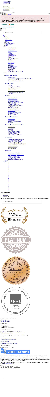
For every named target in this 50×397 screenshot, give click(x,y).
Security (4, 388)
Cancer (9, 52)
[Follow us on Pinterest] (10, 367)
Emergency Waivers (12, 114)
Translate (9, 14)
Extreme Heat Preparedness (13, 58)
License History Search (12, 97)
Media (11, 332)
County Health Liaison (12, 133)
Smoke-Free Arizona (12, 148)
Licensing (7, 95)
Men (6, 39)
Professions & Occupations (13, 109)
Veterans (7, 45)
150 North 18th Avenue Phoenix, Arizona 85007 (5, 321)
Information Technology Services (14, 121)
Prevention (8, 150)
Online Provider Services (12, 100)
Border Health (10, 130)
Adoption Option (11, 48)
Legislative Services (11, 89)
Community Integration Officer (14, 132)
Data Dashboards (11, 54)
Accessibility (5, 386)
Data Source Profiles (12, 55)
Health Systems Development (13, 153)
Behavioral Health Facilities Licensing (15, 105)
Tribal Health (10, 129)
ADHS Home (5, 195)
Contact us (7, 332)
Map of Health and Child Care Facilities (15, 102)
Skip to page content (7, 1)
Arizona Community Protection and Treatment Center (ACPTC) (20, 78)
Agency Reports (11, 87)
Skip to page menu (6, 2)
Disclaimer (5, 387)
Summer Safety (11, 69)
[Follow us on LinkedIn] (15, 367)
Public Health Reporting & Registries (15, 134)
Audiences (5, 36)
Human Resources (11, 120)
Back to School (11, 49)
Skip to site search (6, 3)
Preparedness (8, 137)
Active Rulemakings (12, 47)
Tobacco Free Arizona (12, 158)
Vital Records (10, 70)
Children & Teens (8, 40)
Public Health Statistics (12, 147)
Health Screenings (11, 61)
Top (1, 365)
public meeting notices (7, 363)
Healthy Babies (11, 63)
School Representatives (9, 43)
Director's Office (9, 83)
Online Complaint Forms (12, 99)
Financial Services (11, 119)
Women (6, 37)
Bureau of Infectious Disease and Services (16, 139)
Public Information (11, 127)
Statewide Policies (6, 383)
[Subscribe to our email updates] (17, 367)
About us (15, 331)
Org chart (19, 331)
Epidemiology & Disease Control (14, 141)
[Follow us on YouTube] (6, 367)
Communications (11, 128)
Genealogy (10, 60)
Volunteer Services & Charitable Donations (16, 80)
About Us (10, 85)
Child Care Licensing (12, 103)
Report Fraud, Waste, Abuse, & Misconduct (8, 343)
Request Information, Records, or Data (15, 92)
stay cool (38, 21)
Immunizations (10, 65)
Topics (4, 46)
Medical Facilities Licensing (13, 107)
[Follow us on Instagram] (12, 367)
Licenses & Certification (12, 66)
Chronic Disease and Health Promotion (15, 152)
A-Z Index (5, 161)
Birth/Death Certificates (12, 51)
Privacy (4, 385)
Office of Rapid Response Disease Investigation (17, 143)
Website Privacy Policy (27, 358)
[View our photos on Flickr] (19, 367)
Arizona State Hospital (11, 75)
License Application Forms (13, 113)
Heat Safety (10, 64)
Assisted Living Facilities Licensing (15, 108)
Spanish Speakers (8, 44)
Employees (2, 332)
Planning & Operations (11, 116)
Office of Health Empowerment (14, 131)
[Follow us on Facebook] (4, 367)
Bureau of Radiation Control (13, 104)
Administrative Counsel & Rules (14, 86)
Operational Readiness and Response (15, 142)
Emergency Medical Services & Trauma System (17, 144)
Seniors (6, 41)
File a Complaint (11, 59)
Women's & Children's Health (13, 156)
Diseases (9, 57)
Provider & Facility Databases (13, 101)
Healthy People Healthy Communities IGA (16, 155)
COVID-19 (10, 53)
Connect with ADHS (5, 341)
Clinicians (7, 42)
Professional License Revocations (14, 112)
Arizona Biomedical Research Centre (15, 140)
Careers (23, 331)
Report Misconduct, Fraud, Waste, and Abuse (16, 91)
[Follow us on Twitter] (1, 367)
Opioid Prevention (11, 68)
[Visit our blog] (8, 367)
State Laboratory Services (13, 146)
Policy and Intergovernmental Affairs (14, 124)
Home (4, 35)
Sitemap (4, 389)
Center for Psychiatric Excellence (14, 79)
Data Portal (6, 160)
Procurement (10, 122)
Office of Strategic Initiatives (13, 88)
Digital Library (11, 56)
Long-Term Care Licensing (13, 106)
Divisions (5, 72)
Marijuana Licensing (12, 67)
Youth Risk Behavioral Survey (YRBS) (15, 71)
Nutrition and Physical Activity (14, 157)
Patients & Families (11, 77)
